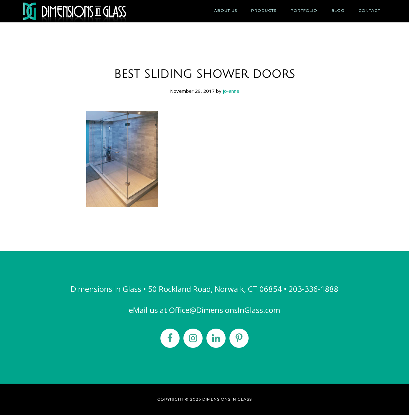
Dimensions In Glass (79, 11)
